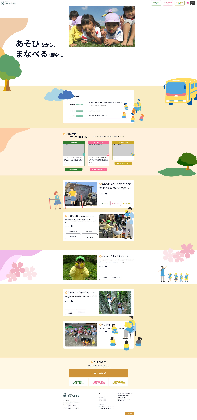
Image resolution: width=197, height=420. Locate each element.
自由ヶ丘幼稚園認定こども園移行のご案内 (99, 105)
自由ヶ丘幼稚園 (156, 2)
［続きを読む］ (67, 164)
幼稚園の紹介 (101, 404)
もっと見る (101, 193)
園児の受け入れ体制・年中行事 (104, 402)
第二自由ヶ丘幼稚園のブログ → (98, 169)
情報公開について (121, 400)
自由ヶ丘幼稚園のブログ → (73, 169)
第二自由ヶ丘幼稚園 (168, 2)
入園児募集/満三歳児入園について (123, 395)
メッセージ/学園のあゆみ (122, 397)
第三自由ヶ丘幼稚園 (179, 2)
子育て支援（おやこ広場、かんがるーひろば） (107, 406)
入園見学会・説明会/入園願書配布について (125, 393)
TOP (99, 393)
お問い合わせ (129, 413)
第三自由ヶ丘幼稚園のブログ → (123, 163)
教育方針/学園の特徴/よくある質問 (124, 399)
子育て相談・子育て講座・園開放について (106, 408)
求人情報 (119, 402)
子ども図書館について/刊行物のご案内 (105, 409)
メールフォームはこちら (98, 373)
